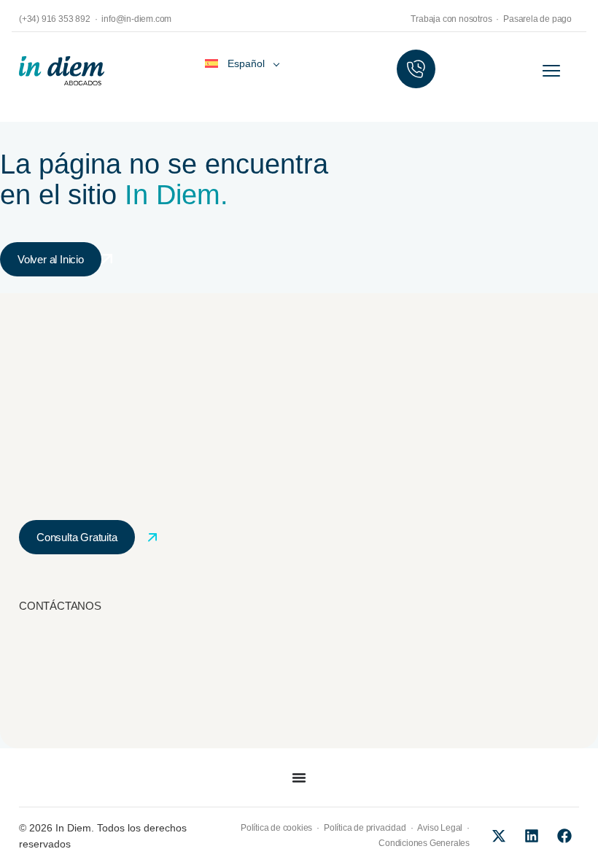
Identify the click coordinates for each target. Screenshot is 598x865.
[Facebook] (564, 835)
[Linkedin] (531, 835)
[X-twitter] (498, 835)
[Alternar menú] (299, 777)
